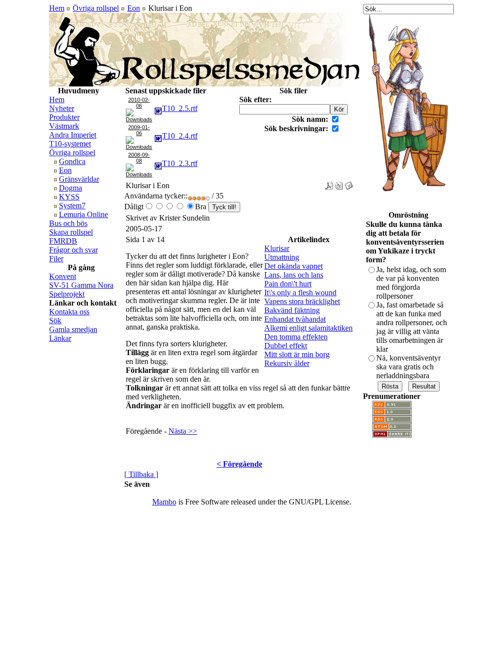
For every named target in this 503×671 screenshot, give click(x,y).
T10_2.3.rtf (179, 163)
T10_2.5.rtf (179, 108)
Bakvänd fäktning (292, 310)
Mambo (164, 502)
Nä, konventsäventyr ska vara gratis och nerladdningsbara (408, 367)
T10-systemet (70, 144)
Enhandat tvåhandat (295, 319)
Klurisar (276, 248)
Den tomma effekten (296, 337)
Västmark (64, 126)
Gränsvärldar (79, 179)
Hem (56, 8)
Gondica (72, 161)
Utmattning (281, 257)
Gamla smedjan (73, 329)
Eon (133, 8)
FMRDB (63, 241)
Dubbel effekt (285, 345)
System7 (72, 205)
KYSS (69, 197)
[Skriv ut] (339, 183)
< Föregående (239, 464)
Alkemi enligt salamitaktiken (308, 328)
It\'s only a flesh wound (300, 292)
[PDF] (329, 183)
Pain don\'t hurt (287, 284)
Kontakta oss (69, 312)
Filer (56, 258)
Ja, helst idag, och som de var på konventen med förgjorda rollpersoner (411, 282)
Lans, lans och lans (293, 275)
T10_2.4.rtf (179, 136)
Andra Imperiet (72, 135)
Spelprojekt (66, 294)
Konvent (62, 276)
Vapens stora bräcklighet (302, 301)
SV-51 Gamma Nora (81, 285)
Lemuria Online (83, 214)
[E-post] (349, 183)
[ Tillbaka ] (141, 474)
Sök (55, 320)
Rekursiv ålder (286, 363)
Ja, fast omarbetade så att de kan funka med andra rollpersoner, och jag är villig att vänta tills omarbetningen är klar (411, 327)
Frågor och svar (73, 250)
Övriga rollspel (96, 8)
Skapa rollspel (71, 232)
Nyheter (61, 108)
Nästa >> (182, 431)
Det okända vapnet (293, 266)
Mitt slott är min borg (297, 354)
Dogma (70, 188)
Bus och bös (68, 223)
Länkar (60, 338)
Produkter (64, 117)
